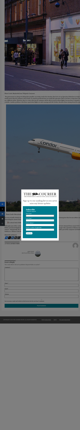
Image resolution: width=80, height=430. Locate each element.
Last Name (29, 218)
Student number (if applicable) (34, 227)
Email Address (30, 223)
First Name (29, 213)
